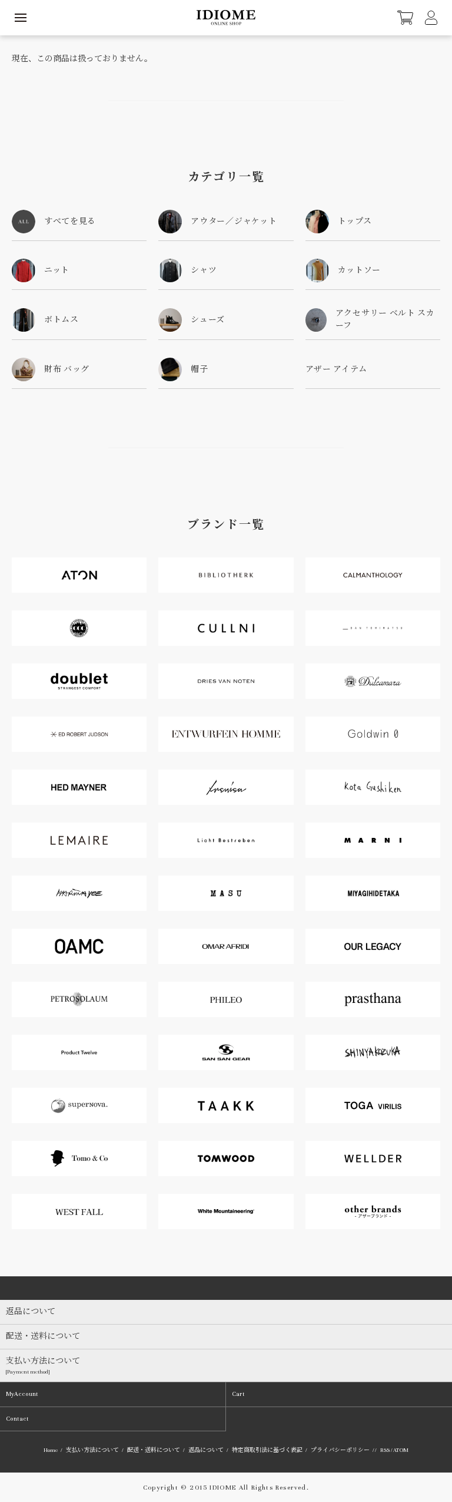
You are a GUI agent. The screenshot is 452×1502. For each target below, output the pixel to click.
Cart (238, 1394)
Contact (17, 1418)
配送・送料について (153, 1450)
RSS (385, 1450)
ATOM (400, 1450)
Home (51, 1450)
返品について (206, 1450)
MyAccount (22, 1394)
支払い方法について (92, 1450)
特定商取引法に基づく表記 (267, 1450)
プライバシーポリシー (340, 1450)
